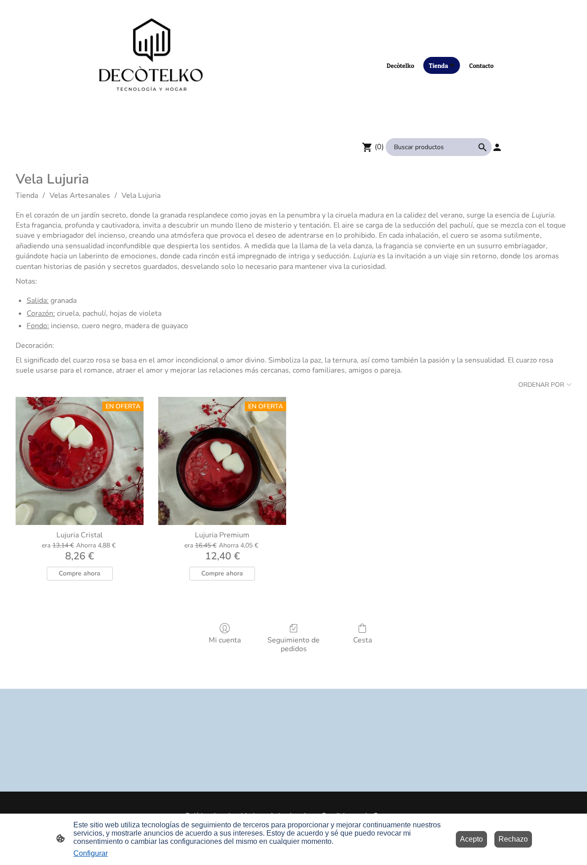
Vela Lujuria (141, 195)
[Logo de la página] (151, 65)
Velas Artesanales (80, 195)
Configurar (90, 853)
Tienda (27, 195)
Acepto (471, 839)
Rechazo (513, 839)
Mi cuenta (225, 640)
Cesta (362, 640)
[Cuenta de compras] (497, 147)
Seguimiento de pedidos (293, 644)
